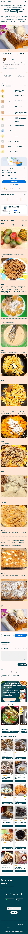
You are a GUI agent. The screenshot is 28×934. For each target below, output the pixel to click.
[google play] (9, 899)
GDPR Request (7, 923)
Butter (16, 136)
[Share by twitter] (20, 50)
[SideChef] (6, 881)
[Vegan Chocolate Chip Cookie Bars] (21, 794)
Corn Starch (18, 141)
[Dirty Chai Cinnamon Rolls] (21, 772)
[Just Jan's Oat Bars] (7, 817)
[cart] (25, 1)
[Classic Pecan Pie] (7, 862)
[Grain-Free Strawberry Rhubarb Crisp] (21, 862)
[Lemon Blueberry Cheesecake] (21, 839)
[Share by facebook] (14, 50)
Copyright (7, 927)
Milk (16, 130)
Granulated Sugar (19, 125)
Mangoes (17, 90)
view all (25, 704)
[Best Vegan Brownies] (21, 817)
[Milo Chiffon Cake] (21, 749)
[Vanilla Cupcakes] (7, 794)
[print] (3, 50)
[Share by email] (25, 50)
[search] (22, 1)
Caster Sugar (18, 146)
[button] (2, 1)
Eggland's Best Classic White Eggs (21, 113)
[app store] (19, 899)
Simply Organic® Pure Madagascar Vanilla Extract (20, 120)
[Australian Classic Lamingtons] (7, 772)
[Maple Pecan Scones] (7, 839)
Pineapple (17, 95)
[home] (8, 1)
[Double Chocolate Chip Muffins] (7, 749)
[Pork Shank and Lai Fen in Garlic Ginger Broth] (10, 720)
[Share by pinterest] (9, 50)
